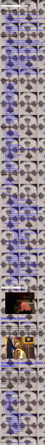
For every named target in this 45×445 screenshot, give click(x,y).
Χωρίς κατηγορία (11, 170)
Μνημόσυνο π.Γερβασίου (18, 280)
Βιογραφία (13, 196)
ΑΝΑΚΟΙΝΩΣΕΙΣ (11, 133)
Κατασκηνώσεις (10, 157)
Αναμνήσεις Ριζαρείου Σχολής (15, 204)
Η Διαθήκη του (10, 153)
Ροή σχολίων (9, 183)
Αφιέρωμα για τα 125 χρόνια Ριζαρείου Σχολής (26, 207)
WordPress (29, 442)
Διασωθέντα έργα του (12, 223)
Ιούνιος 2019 (9, 97)
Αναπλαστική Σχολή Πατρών (20, 246)
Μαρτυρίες (9, 161)
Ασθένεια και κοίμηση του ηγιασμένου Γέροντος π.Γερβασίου (22, 69)
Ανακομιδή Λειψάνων (13, 135)
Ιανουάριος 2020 (11, 92)
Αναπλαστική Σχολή (12, 137)
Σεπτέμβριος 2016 (11, 117)
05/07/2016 (5, 370)
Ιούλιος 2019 (9, 95)
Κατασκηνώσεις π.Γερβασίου (15, 252)
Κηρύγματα (9, 159)
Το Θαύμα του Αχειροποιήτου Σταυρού (23, 61)
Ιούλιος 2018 (9, 99)
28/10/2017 (5, 323)
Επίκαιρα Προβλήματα (13, 145)
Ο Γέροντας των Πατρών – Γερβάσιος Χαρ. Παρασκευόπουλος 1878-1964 (16, 3)
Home (12, 290)
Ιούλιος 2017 (9, 107)
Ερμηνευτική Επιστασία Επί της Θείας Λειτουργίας (23, 149)
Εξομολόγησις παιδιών (13, 318)
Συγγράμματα (10, 166)
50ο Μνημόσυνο (11, 131)
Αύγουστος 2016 (11, 119)
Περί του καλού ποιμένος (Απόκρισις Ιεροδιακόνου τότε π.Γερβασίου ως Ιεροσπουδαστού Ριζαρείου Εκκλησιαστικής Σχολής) (25, 218)
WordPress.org (10, 184)
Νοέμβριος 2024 (11, 84)
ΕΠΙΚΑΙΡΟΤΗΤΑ (11, 147)
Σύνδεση (8, 179)
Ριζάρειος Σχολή (11, 164)
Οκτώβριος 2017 (11, 105)
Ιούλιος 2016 (9, 121)
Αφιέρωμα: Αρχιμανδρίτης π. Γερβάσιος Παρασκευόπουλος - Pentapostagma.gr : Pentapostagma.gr (19, 66)
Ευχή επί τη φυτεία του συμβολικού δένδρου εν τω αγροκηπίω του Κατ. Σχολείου (26, 266)
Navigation (5, 188)
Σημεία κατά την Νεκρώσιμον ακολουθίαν (24, 270)
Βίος (6, 143)
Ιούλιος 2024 (9, 86)
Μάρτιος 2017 (10, 113)
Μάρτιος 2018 (10, 103)
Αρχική (7, 192)
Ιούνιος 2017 (9, 109)
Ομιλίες (8, 162)
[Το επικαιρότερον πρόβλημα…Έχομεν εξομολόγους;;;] (20, 358)
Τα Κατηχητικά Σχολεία (18, 243)
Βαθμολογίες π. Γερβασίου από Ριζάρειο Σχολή (26, 213)
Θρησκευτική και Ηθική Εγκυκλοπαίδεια (24, 206)
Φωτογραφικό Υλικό (12, 168)
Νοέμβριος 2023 (11, 90)
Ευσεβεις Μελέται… (12, 151)
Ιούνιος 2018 (9, 101)
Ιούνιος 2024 (9, 88)
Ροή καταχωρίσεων (12, 181)
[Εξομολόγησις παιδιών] (20, 313)
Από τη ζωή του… (16, 198)
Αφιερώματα (9, 141)
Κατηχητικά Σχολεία (12, 241)
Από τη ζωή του (10, 139)
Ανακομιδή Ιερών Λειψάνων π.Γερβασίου (24, 274)
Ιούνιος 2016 (9, 123)
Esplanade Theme (16, 442)
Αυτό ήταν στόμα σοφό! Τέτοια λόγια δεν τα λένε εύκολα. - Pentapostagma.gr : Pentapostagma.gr (22, 72)
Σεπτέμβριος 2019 (11, 94)
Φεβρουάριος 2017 (11, 115)
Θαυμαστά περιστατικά (13, 155)
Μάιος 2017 (9, 111)
